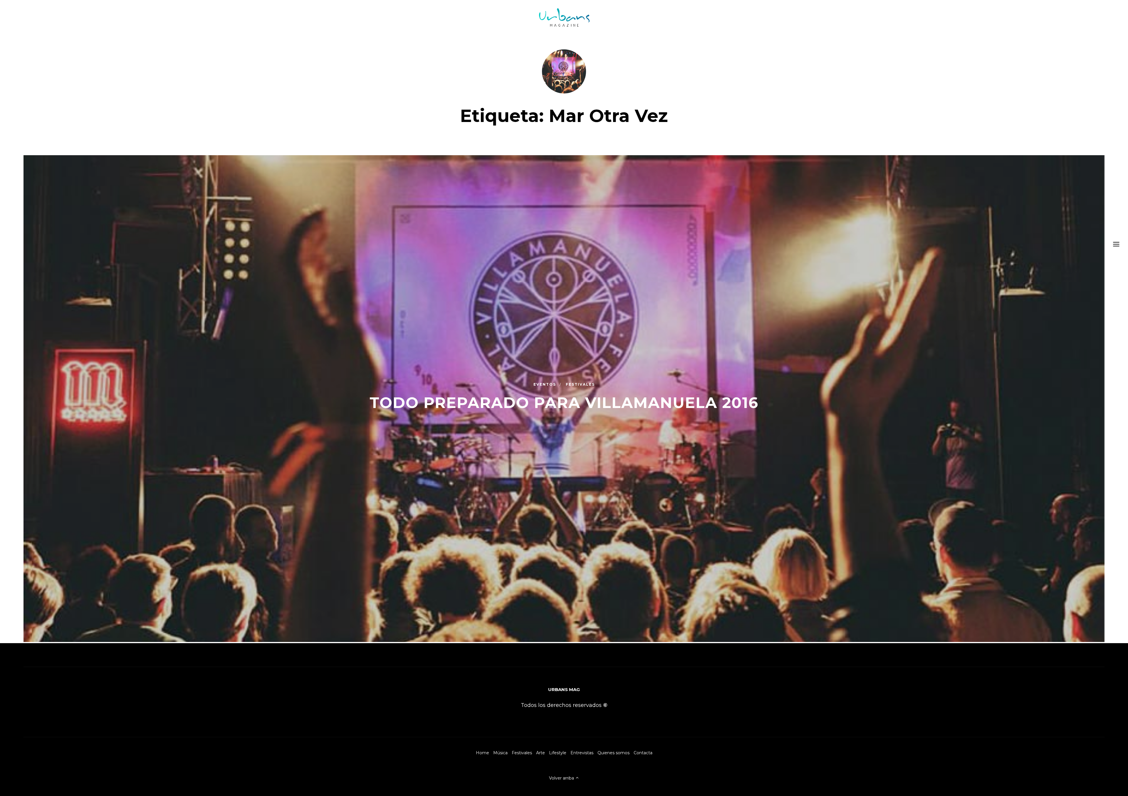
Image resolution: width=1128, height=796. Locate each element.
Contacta (643, 752)
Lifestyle (557, 752)
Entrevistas (581, 752)
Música (500, 752)
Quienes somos (613, 752)
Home (482, 752)
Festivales (522, 752)
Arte (540, 752)
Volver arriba (562, 778)
